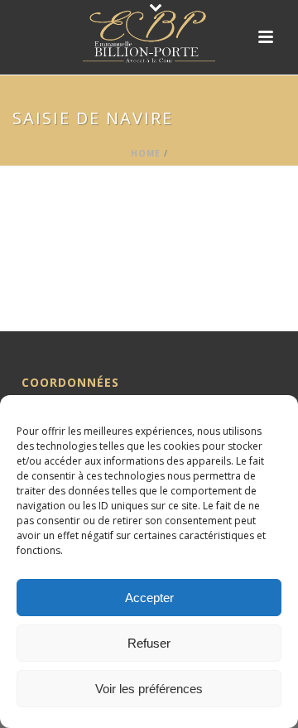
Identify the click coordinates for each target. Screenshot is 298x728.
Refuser (149, 643)
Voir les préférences (149, 689)
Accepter (149, 598)
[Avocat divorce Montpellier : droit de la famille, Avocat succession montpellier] (149, 37)
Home (146, 153)
